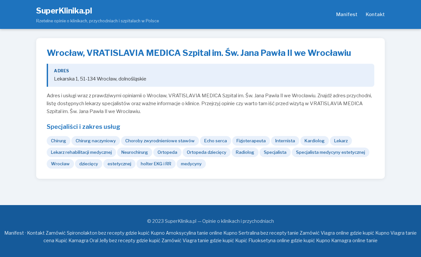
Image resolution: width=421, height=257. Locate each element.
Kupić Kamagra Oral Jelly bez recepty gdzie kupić (108, 240)
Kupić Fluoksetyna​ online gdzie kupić (275, 240)
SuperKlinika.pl (64, 10)
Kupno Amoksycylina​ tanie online (186, 233)
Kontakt (375, 14)
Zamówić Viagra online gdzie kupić (337, 233)
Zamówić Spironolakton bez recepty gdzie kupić (98, 233)
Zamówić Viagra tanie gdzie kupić (197, 240)
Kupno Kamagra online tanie (347, 240)
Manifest (347, 14)
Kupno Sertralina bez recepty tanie (261, 233)
